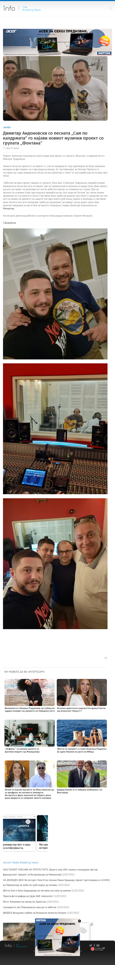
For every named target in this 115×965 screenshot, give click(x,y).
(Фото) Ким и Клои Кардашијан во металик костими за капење (37, 890)
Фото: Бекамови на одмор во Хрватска (24, 901)
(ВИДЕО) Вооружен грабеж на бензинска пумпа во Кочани (34, 912)
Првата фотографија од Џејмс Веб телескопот (28, 896)
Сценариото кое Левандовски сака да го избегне (29, 907)
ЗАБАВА (7, 127)
